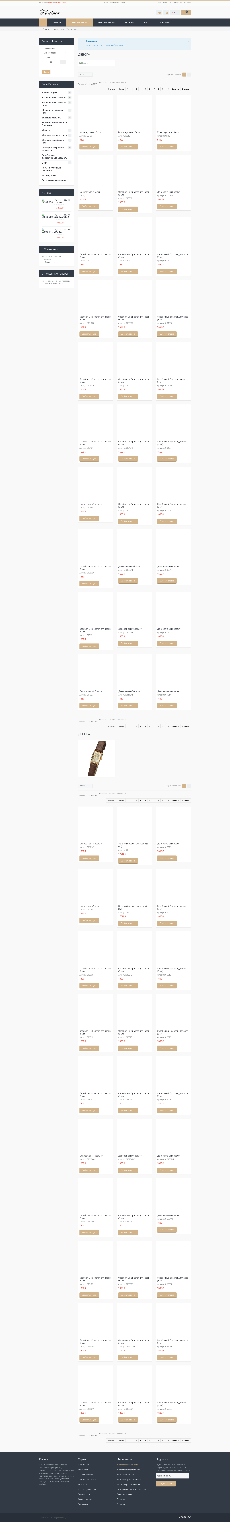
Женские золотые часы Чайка (54, 103)
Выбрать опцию (89, 147)
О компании (83, 1465)
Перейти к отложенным (54, 284)
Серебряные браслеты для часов (53, 149)
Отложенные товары (87, 1479)
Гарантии (121, 1499)
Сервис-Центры (85, 1499)
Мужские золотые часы (54, 135)
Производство (84, 1494)
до (51, 62)
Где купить (121, 1504)
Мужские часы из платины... (62, 201)
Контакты (165, 22)
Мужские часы (105, 22)
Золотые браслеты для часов (130, 1484)
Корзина (187, 2)
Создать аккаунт (61, 2)
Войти (49, 2)
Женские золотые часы (54, 97)
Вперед (175, 89)
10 (168, 89)
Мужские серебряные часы (53, 141)
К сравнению (50, 262)
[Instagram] (54, 1489)
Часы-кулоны (49, 175)
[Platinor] (50, 12)
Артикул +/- (84, 74)
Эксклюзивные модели (54, 180)
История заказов (175, 2)
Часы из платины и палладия (51, 169)
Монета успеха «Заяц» (168, 132)
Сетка (184, 75)
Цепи (44, 163)
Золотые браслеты (51, 117)
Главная (56, 22)
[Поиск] (63, 62)
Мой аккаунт (162, 2)
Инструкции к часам (87, 1489)
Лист (189, 75)
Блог (146, 22)
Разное (128, 22)
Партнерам (83, 1504)
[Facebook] (41, 1489)
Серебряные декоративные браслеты (54, 156)
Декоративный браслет (168, 192)
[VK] (48, 1489)
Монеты (46, 130)
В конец (185, 89)
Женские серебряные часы (53, 111)
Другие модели (50, 92)
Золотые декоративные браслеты (54, 124)
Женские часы (78, 22)
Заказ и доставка (124, 1494)
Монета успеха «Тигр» (90, 132)
